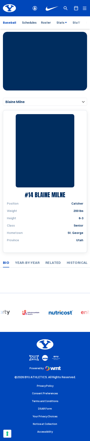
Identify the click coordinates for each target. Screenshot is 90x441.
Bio (6, 262)
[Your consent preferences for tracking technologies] (7, 434)
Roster (46, 22)
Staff (76, 22)
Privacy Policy (45, 385)
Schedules (29, 22)
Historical (77, 262)
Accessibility (45, 431)
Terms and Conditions (45, 401)
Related (53, 262)
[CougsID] (34, 8)
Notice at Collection (45, 424)
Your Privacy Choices (45, 416)
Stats (60, 22)
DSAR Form (45, 408)
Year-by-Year (27, 262)
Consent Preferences (45, 393)
